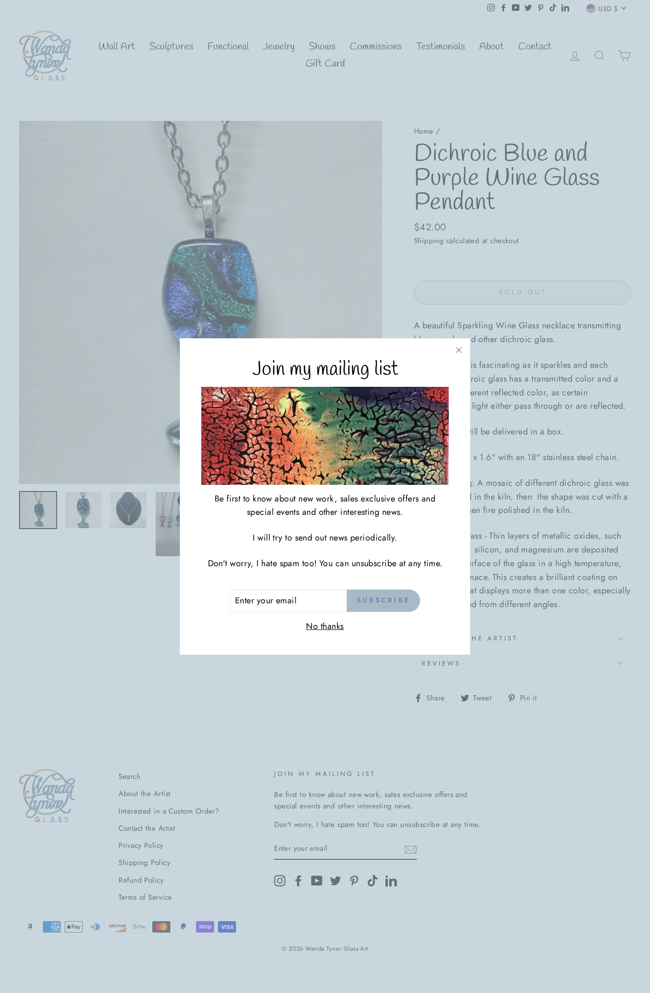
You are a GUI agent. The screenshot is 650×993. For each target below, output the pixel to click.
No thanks (325, 626)
